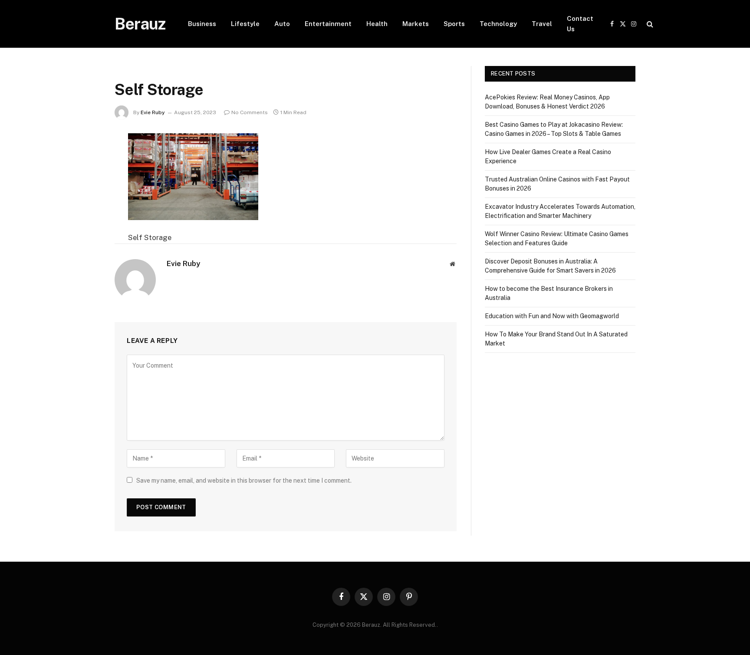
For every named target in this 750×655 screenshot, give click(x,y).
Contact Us (580, 24)
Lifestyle (245, 23)
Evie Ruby (153, 112)
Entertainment (328, 23)
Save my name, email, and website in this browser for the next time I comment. (244, 480)
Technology (498, 23)
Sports (454, 23)
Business (202, 23)
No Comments (249, 112)
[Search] (649, 24)
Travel (542, 23)
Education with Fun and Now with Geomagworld (552, 316)
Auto (282, 23)
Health (377, 23)
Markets (415, 23)
